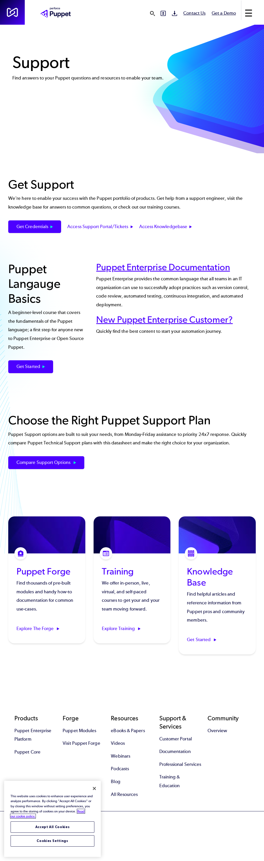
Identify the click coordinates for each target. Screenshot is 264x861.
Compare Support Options (43, 462)
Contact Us (194, 13)
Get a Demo (224, 13)
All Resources (124, 794)
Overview (217, 730)
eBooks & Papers (128, 730)
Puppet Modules (79, 730)
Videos (118, 743)
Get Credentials (32, 226)
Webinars (120, 756)
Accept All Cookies (52, 827)
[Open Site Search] (152, 13)
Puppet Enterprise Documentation (163, 267)
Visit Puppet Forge (81, 743)
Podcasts (120, 769)
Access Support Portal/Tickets (97, 226)
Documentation (175, 751)
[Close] (94, 788)
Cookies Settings (52, 841)
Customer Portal (175, 739)
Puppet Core (27, 752)
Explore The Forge (35, 628)
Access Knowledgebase (163, 226)
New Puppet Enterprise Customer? (164, 319)
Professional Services (180, 764)
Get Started (28, 366)
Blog (115, 781)
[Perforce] (12, 12)
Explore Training (119, 628)
